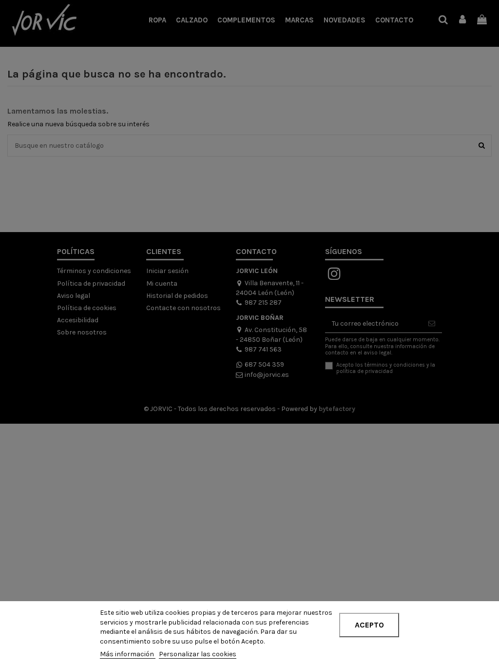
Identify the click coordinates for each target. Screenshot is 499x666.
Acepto (369, 624)
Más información (127, 654)
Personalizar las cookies (197, 654)
